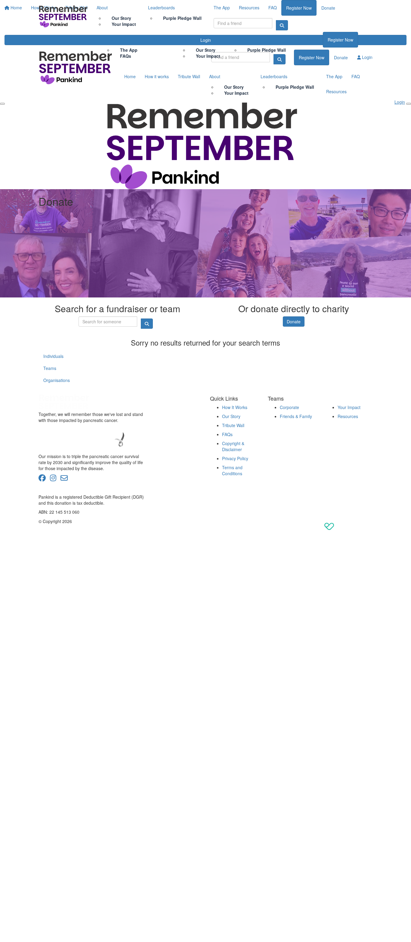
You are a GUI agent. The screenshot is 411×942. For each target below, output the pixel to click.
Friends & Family (296, 416)
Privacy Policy (235, 458)
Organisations (56, 380)
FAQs (125, 56)
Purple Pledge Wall (266, 50)
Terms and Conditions (232, 470)
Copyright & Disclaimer (233, 446)
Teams (49, 368)
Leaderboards (245, 39)
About (186, 39)
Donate (370, 40)
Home (90, 39)
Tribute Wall (161, 39)
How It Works (117, 39)
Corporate (289, 407)
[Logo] (64, 16)
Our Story (231, 416)
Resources (308, 39)
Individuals (53, 356)
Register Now (340, 40)
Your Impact (208, 56)
